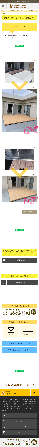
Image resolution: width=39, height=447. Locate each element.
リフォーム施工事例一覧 (13, 10)
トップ (3, 10)
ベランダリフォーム (30, 212)
